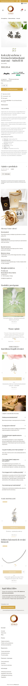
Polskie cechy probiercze (7, 643)
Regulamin (3, 677)
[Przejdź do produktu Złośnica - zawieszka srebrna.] (14, 515)
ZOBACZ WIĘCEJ (13, 346)
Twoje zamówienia (5, 651)
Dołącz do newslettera (8, 607)
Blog (2, 634)
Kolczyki (18, 18)
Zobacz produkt (12, 571)
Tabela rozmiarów (5, 641)
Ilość (2, 83)
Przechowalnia (4, 655)
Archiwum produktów (6, 645)
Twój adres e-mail (5, 604)
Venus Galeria (4, 63)
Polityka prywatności (6, 671)
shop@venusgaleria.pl (6, 278)
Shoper (17, 680)
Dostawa (3, 663)
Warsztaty (3, 633)
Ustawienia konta (5, 653)
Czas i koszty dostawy (6, 665)
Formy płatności (5, 661)
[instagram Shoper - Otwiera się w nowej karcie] (20, 1)
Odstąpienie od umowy (6, 675)
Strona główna (4, 18)
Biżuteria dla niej (11, 18)
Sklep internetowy (12, 684)
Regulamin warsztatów (6, 673)
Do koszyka (13, 314)
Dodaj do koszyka (12, 89)
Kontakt (3, 631)
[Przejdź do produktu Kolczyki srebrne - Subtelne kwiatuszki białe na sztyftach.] (14, 302)
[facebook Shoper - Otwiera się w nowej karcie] (17, 1)
